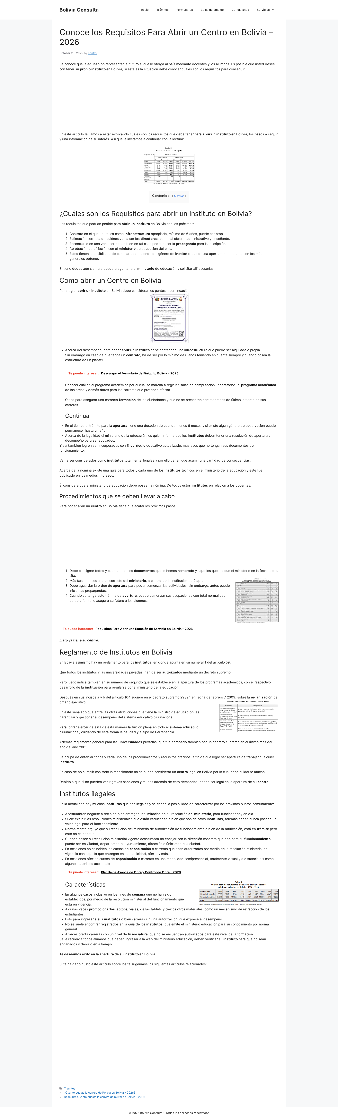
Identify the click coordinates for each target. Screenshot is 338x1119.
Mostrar (179, 195)
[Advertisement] (168, 104)
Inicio (145, 10)
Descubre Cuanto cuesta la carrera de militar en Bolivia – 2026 (104, 1096)
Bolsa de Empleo (212, 10)
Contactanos (240, 10)
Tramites (69, 1088)
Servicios (263, 10)
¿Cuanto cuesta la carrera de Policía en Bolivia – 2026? (99, 1092)
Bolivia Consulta (79, 10)
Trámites (162, 10)
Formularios (184, 10)
